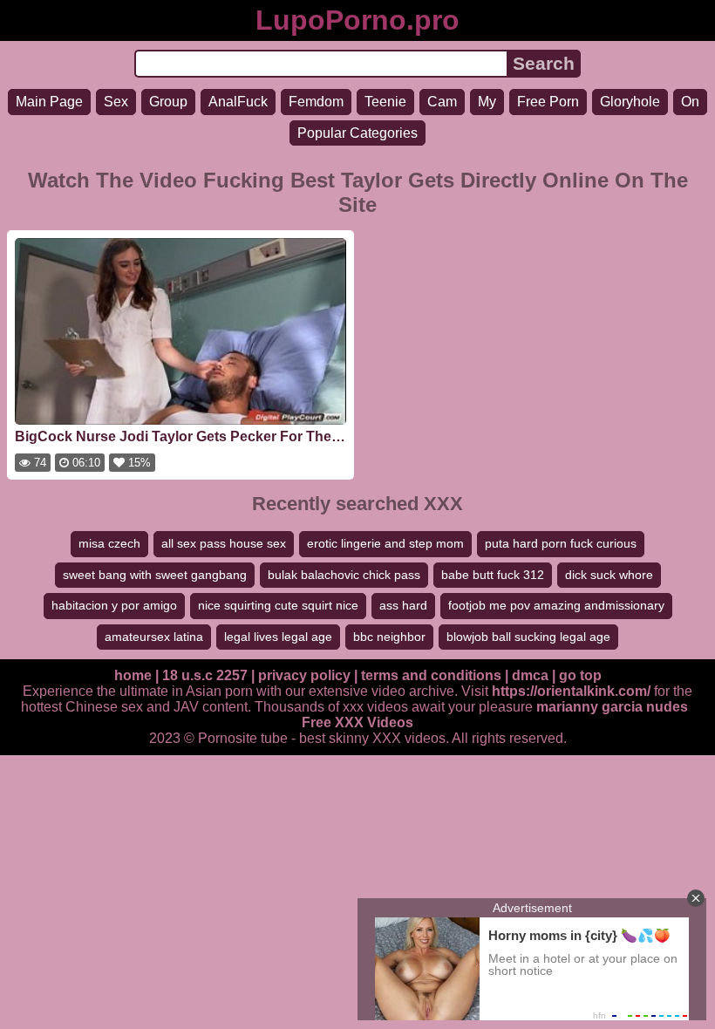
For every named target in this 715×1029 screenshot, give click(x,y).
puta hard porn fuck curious (561, 543)
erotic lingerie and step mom (385, 543)
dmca (530, 675)
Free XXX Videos (357, 722)
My (487, 101)
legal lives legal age (278, 637)
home (133, 675)
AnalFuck (238, 101)
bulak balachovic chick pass (344, 575)
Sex (116, 101)
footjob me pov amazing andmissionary (556, 605)
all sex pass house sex (223, 543)
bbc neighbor (389, 637)
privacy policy (304, 675)
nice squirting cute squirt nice (278, 605)
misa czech (109, 543)
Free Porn (548, 101)
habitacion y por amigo (114, 605)
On (690, 101)
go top (580, 675)
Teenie (385, 101)
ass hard (403, 605)
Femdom (316, 101)
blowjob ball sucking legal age (528, 637)
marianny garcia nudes (612, 706)
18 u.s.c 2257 (205, 675)
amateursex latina (154, 637)
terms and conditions (431, 675)
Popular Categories (357, 133)
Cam (442, 101)
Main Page (49, 101)
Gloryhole (630, 101)
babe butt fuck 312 (492, 575)
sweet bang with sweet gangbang (155, 575)
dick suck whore (609, 575)
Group (168, 101)
